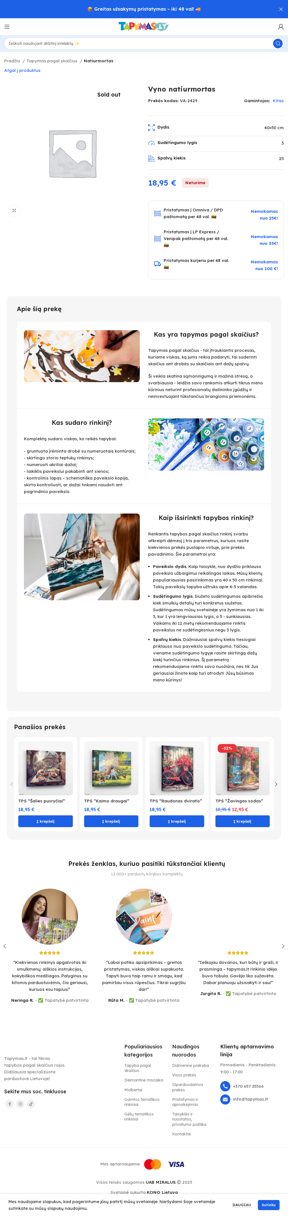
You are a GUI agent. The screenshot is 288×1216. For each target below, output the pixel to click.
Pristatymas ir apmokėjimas (185, 1102)
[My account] (281, 26)
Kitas (278, 100)
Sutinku (269, 1205)
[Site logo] (144, 26)
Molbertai (133, 1089)
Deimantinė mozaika (143, 1080)
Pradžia (12, 60)
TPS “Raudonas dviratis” (176, 801)
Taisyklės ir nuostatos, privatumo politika (189, 1119)
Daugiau (242, 1205)
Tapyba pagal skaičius (137, 1068)
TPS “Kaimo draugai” (106, 801)
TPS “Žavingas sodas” (239, 801)
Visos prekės (184, 1075)
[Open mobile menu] (7, 26)
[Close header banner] (281, 9)
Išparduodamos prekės (187, 1087)
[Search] (278, 43)
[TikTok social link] (31, 1104)
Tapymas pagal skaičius (52, 60)
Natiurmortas (98, 60)
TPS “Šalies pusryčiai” (41, 801)
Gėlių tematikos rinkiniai (139, 1117)
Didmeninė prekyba (190, 1065)
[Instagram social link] (20, 1104)
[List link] (252, 1086)
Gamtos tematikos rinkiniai (141, 1102)
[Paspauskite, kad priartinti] (14, 210)
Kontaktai (181, 1134)
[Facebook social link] (9, 1104)
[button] (45, 821)
